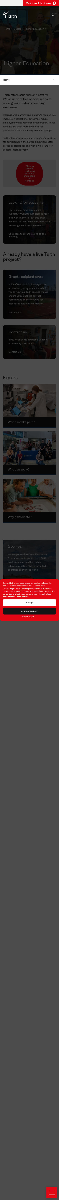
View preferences (29, 611)
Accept (29, 602)
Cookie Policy (28, 616)
